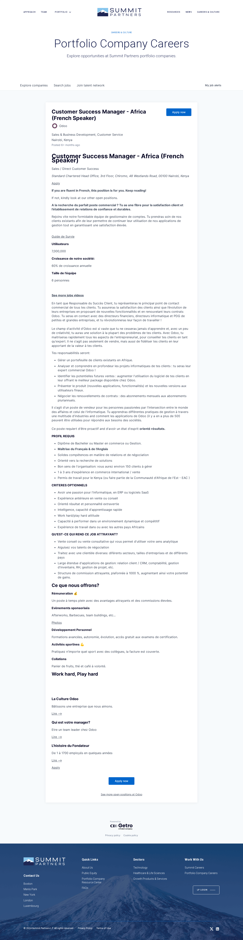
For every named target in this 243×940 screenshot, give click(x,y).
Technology (140, 867)
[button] (61, 12)
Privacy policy (112, 835)
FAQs (85, 887)
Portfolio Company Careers (201, 873)
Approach (30, 12)
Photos (57, 622)
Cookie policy (130, 835)
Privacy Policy (85, 928)
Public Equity (89, 873)
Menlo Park (30, 889)
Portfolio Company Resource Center (93, 880)
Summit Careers (194, 867)
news (189, 12)
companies (34, 85)
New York (29, 894)
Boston (28, 883)
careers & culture (208, 12)
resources (173, 12)
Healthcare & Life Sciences (149, 873)
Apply (56, 183)
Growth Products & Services (150, 878)
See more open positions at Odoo (121, 794)
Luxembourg (31, 905)
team (44, 12)
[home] (119, 12)
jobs (62, 85)
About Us (87, 867)
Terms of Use (103, 928)
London (28, 900)
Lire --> (57, 713)
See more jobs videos (68, 295)
